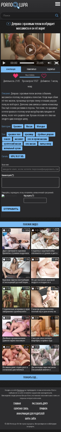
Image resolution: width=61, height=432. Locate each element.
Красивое (18, 126)
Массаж (29, 126)
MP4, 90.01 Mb (17, 156)
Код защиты (28, 195)
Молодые (41, 126)
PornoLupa (20, 390)
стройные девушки (46, 134)
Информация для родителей (30, 413)
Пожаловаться (31, 69)
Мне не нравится (44, 75)
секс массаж (30, 143)
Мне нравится (15, 75)
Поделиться (51, 69)
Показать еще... (30, 377)
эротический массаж (12, 143)
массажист (19, 139)
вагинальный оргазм (12, 148)
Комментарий (7, 175)
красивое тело (14, 134)
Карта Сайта (30, 418)
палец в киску (45, 143)
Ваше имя (5, 165)
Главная (17, 403)
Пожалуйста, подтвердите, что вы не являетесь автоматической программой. (28, 192)
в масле (7, 139)
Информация (10, 69)
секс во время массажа (37, 139)
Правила (43, 408)
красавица (29, 134)
